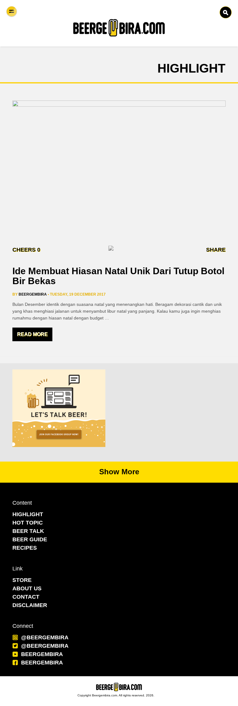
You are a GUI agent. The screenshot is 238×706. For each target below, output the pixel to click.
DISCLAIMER (29, 605)
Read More (32, 334)
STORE (22, 580)
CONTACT (25, 597)
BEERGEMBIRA (42, 654)
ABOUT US (27, 588)
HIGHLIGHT (27, 514)
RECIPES (24, 548)
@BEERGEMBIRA (44, 637)
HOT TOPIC (27, 523)
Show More (119, 471)
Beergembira (33, 294)
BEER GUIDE (29, 539)
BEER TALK (28, 531)
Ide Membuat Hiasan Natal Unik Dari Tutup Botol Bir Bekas (118, 276)
